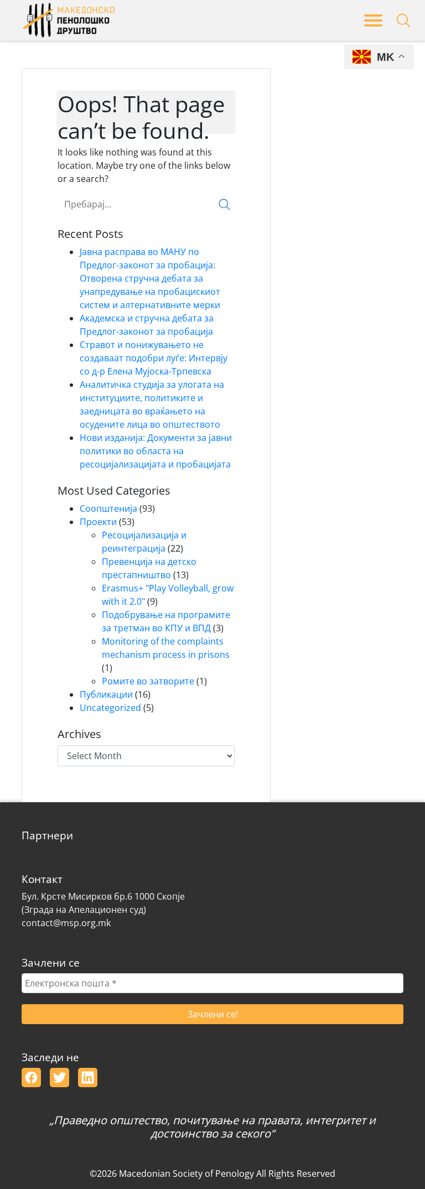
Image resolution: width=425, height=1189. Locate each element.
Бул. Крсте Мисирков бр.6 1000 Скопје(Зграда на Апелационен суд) (103, 903)
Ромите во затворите (148, 681)
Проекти (98, 522)
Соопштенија (108, 508)
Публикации (106, 694)
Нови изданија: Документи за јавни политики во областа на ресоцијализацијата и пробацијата (156, 451)
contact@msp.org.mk (66, 923)
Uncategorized (110, 708)
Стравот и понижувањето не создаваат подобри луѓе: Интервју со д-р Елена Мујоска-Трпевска (153, 358)
